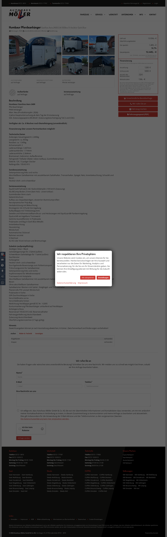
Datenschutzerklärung (66, 283)
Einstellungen (103, 278)
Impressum (83, 283)
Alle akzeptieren (88, 278)
